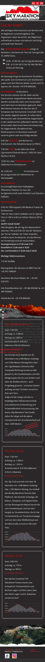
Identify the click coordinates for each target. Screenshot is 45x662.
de (6, 312)
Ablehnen (15, 349)
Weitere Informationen (10, 352)
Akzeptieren (5, 349)
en (6, 319)
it (5, 316)
